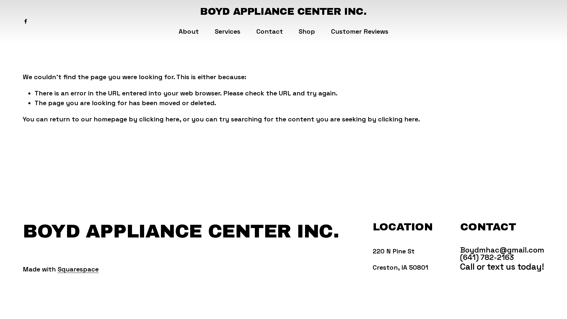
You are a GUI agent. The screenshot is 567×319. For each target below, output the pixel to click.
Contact (269, 31)
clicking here (159, 119)
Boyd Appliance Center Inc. (283, 11)
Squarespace (78, 269)
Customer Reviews (359, 31)
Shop (307, 31)
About (189, 31)
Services (227, 31)
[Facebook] (26, 21)
